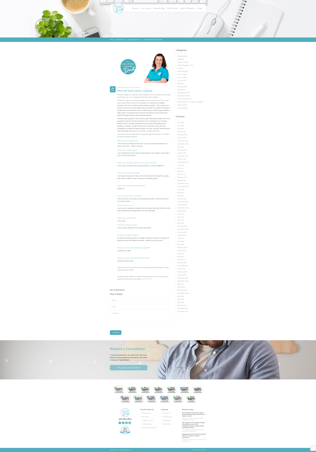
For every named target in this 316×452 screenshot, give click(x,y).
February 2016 (182, 272)
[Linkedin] (126, 423)
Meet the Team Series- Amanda (152, 39)
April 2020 (180, 196)
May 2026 (180, 125)
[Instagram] (123, 423)
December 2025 (182, 141)
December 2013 (182, 308)
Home (111, 39)
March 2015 (181, 287)
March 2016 (181, 269)
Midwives (180, 83)
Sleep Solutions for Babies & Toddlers (190, 102)
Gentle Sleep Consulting (149, 427)
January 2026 (181, 138)
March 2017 (181, 260)
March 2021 (181, 174)
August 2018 (181, 235)
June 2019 (180, 217)
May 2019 (180, 220)
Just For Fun (181, 80)
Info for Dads (182, 74)
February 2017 (182, 263)
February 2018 (182, 247)
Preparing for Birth (183, 96)
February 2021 (182, 177)
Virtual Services (146, 413)
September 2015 (183, 281)
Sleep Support (182, 105)
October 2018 (182, 232)
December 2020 (182, 183)
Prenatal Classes (147, 424)
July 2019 (180, 214)
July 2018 (180, 238)
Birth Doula (145, 417)
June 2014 (180, 296)
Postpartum (181, 90)
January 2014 (181, 305)
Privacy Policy (167, 424)
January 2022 (181, 153)
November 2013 (182, 311)
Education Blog (120, 39)
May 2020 (180, 192)
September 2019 (183, 208)
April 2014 (180, 302)
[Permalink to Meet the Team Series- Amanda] (140, 83)
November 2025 (182, 144)
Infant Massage (182, 71)
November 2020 (182, 186)
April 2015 (180, 284)
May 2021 (180, 168)
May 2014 (180, 299)
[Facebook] (119, 423)
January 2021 (181, 180)
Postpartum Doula (183, 93)
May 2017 (180, 256)
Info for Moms (182, 77)
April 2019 (180, 223)
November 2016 (182, 266)
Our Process (166, 413)
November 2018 (182, 229)
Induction (180, 68)
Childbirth (180, 59)
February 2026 (182, 135)
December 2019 (182, 202)
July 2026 (180, 122)
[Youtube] (129, 423)
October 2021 (181, 159)
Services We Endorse (184, 99)
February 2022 (182, 150)
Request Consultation (129, 367)
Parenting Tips (182, 86)
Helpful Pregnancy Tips (134, 39)
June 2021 (180, 165)
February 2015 (182, 290)
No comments (136, 87)
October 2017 (182, 250)
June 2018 (180, 241)
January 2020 (181, 199)
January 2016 (181, 275)
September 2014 (182, 293)
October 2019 (182, 205)
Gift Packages (167, 420)
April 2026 (180, 128)
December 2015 (182, 278)
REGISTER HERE (146, 279)
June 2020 (180, 189)
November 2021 (182, 156)
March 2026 (181, 132)
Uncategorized (182, 108)
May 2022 (180, 147)
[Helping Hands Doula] (118, 8)
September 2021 (182, 162)
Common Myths (182, 62)
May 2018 (180, 244)
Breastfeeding (182, 56)
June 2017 (180, 253)
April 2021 (180, 171)
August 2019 (181, 211)
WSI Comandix (202, 450)
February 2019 (182, 226)
